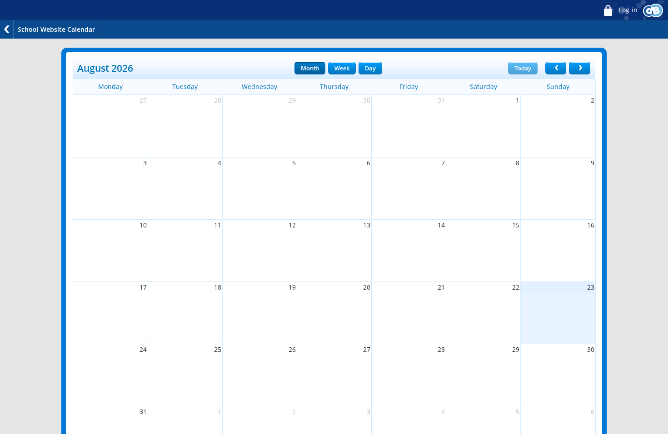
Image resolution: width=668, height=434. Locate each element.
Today (522, 68)
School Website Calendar (56, 29)
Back (7, 29)
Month (310, 68)
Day (370, 68)
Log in (627, 10)
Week (341, 68)
